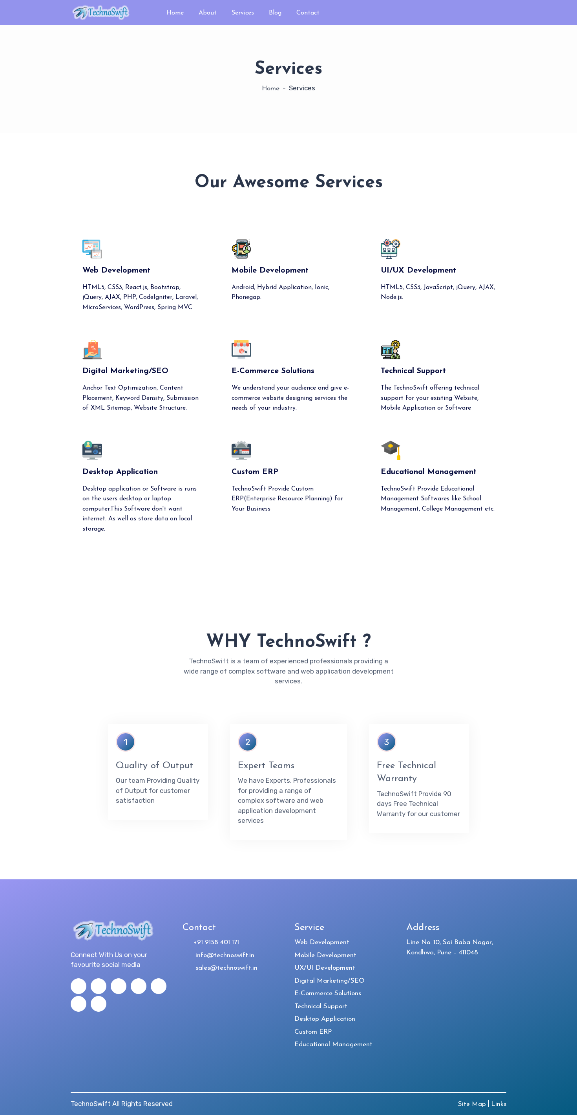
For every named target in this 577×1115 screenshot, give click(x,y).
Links (498, 1104)
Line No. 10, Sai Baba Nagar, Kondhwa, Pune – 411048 (449, 947)
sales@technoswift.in (222, 968)
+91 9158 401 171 (213, 942)
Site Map (473, 1104)
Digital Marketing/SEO (329, 981)
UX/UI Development (324, 968)
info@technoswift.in (221, 955)
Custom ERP (313, 1032)
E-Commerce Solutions (327, 993)
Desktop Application (324, 1019)
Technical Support (320, 1006)
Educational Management (333, 1044)
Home (270, 88)
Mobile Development (325, 955)
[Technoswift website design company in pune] (102, 12)
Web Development (321, 942)
